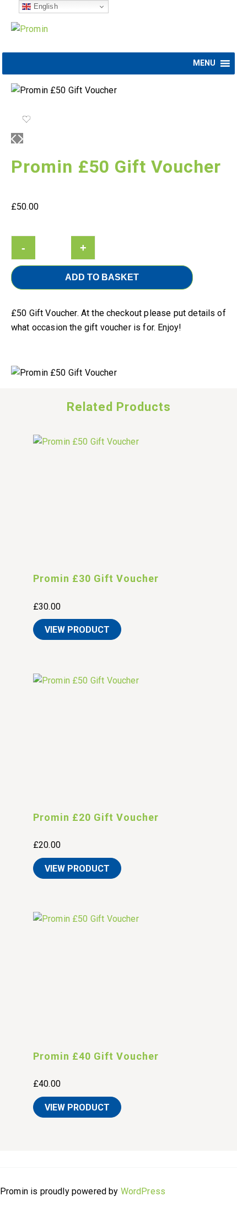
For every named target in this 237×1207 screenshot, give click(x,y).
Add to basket (102, 277)
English (44, 6)
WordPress (143, 1191)
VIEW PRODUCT (77, 629)
